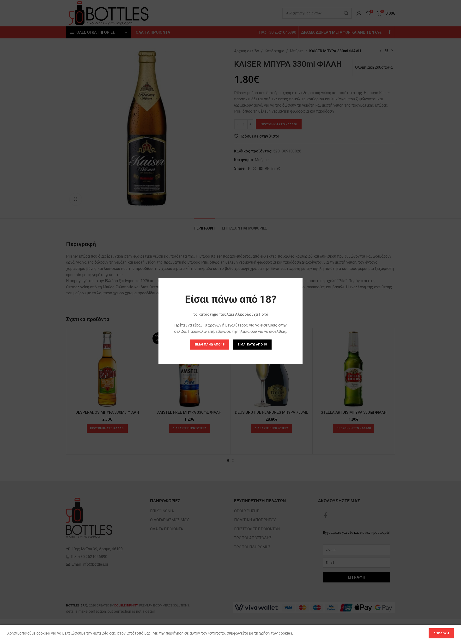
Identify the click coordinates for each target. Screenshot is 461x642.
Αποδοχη (441, 633)
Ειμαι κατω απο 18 (252, 344)
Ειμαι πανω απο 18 (209, 344)
